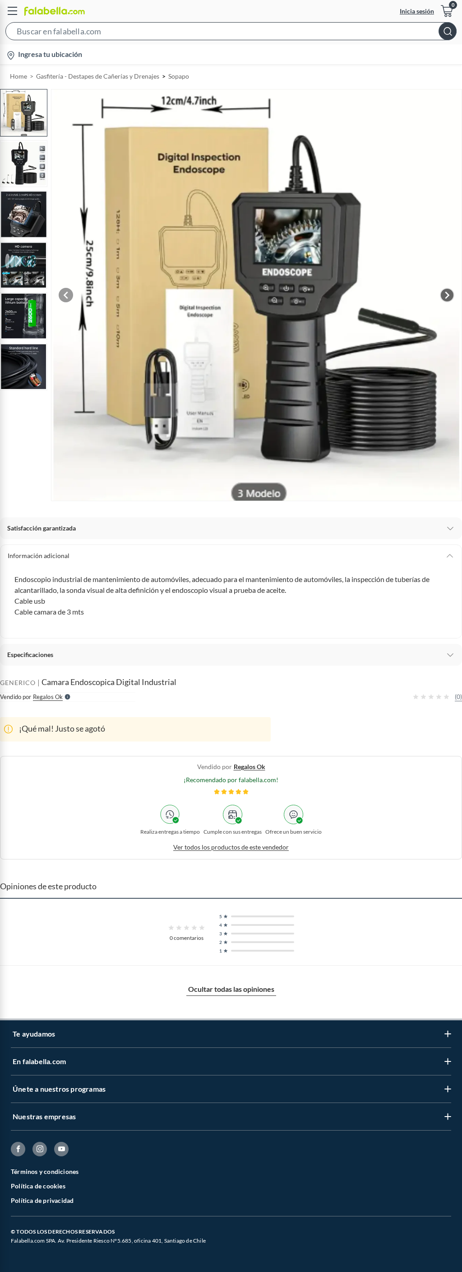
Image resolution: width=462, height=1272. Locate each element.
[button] (231, 33)
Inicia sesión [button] (417, 11)
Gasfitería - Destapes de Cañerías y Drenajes (97, 76)
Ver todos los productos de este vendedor (231, 847)
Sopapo (178, 76)
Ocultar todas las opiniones (231, 989)
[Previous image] (66, 295)
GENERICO (18, 682)
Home (18, 76)
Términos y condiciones (45, 1171)
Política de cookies (38, 1186)
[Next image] (447, 295)
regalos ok (249, 766)
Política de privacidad (42, 1200)
